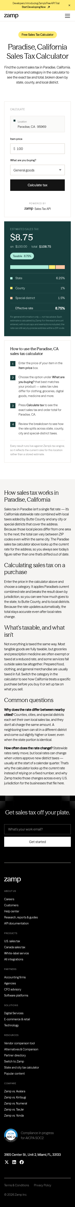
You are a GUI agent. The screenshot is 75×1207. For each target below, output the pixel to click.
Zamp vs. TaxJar (14, 1109)
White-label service (16, 953)
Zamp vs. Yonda (14, 1115)
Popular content (14, 1073)
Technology (11, 1025)
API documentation (16, 923)
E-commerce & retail (17, 1019)
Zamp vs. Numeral (15, 1103)
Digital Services (13, 1013)
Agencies (10, 983)
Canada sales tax (14, 947)
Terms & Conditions (16, 1185)
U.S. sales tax (12, 941)
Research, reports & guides (21, 917)
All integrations (13, 959)
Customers (11, 905)
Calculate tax (37, 185)
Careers (9, 899)
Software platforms (16, 995)
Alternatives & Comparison (21, 1049)
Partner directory (15, 1055)
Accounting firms (15, 977)
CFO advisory (12, 989)
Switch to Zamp (14, 1061)
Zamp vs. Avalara (14, 1091)
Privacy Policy (42, 1185)
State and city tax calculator (21, 1067)
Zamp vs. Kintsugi (15, 1097)
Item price (16, 139)
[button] (66, 16)
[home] (11, 15)
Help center (11, 911)
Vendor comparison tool (19, 1043)
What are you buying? (23, 160)
